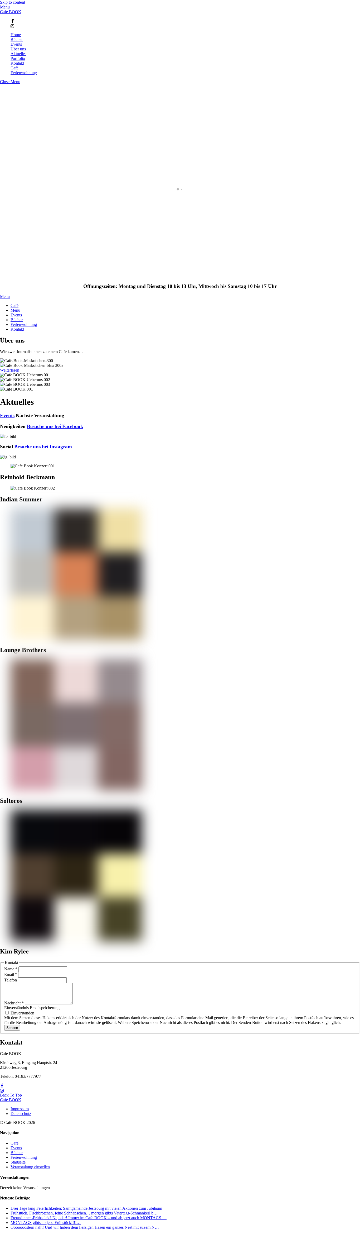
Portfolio (18, 58)
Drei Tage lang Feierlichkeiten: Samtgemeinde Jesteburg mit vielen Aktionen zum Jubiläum (86, 1208)
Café (14, 68)
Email (10, 974)
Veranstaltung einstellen (30, 1167)
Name (10, 969)
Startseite (18, 1162)
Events (16, 44)
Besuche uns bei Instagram (43, 446)
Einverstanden (21, 1013)
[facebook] (13, 20)
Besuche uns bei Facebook (55, 426)
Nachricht (14, 1003)
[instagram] (13, 25)
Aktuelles (18, 53)
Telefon (11, 980)
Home (16, 34)
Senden (12, 1028)
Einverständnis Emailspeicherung (32, 1007)
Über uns (18, 49)
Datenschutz (21, 1113)
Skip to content (12, 2)
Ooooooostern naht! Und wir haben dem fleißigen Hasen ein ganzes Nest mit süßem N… (85, 1227)
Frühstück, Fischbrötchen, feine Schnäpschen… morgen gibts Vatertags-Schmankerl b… (84, 1213)
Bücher (17, 39)
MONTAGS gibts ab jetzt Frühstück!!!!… (46, 1222)
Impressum (20, 1109)
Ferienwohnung (24, 72)
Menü (15, 310)
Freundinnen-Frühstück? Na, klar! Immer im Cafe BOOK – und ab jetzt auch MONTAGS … (89, 1218)
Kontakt (17, 63)
